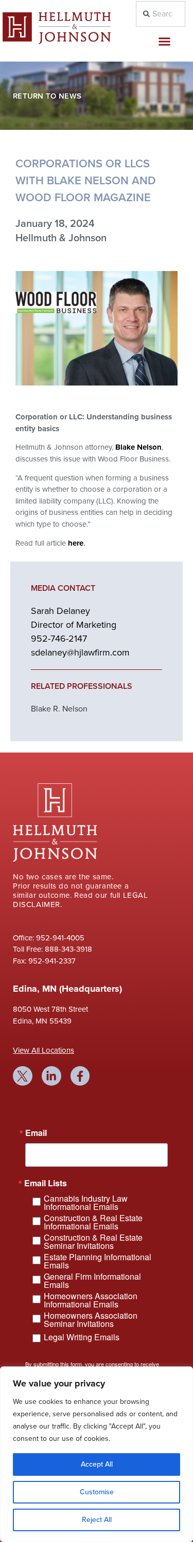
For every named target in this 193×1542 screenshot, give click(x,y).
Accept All (97, 1464)
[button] (164, 41)
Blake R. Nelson (59, 709)
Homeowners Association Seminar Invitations (90, 1320)
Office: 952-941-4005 (48, 937)
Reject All (97, 1519)
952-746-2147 (59, 638)
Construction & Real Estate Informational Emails (93, 1222)
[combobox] (160, 14)
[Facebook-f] (80, 1076)
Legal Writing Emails (81, 1337)
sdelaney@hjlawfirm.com (80, 652)
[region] (96, 1454)
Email (36, 1133)
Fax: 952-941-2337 (44, 961)
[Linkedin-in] (51, 1076)
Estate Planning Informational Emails (97, 1261)
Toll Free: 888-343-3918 (52, 949)
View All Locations (43, 1050)
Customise (97, 1492)
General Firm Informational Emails (92, 1281)
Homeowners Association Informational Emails (90, 1300)
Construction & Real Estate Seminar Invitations (93, 1241)
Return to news (47, 96)
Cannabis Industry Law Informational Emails (86, 1202)
